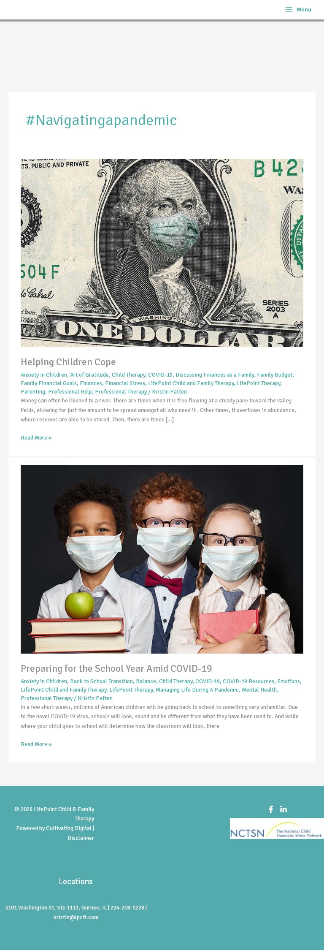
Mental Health (259, 689)
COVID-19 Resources (248, 681)
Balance (146, 681)
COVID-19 (160, 374)
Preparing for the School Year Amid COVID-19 (116, 668)
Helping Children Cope (68, 362)
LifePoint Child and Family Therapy (191, 383)
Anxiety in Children (44, 374)
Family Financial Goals (49, 383)
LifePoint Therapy (258, 383)
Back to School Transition (101, 681)
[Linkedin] (283, 809)
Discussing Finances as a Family (215, 374)
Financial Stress (125, 383)
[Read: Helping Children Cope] (162, 252)
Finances (91, 383)
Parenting (33, 391)
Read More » (36, 437)
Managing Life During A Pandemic (197, 689)
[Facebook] (271, 809)
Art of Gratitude (89, 374)
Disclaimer (81, 837)
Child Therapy (128, 374)
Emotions (288, 681)
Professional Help (70, 391)
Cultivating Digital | (70, 828)
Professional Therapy (121, 391)
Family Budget (274, 374)
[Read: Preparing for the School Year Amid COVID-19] (162, 558)
